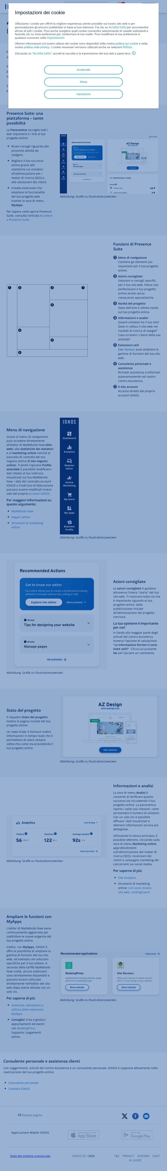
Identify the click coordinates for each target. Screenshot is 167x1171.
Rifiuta (127, 47)
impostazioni (55, 38)
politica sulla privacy (36, 47)
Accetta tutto (117, 27)
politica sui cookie (126, 43)
